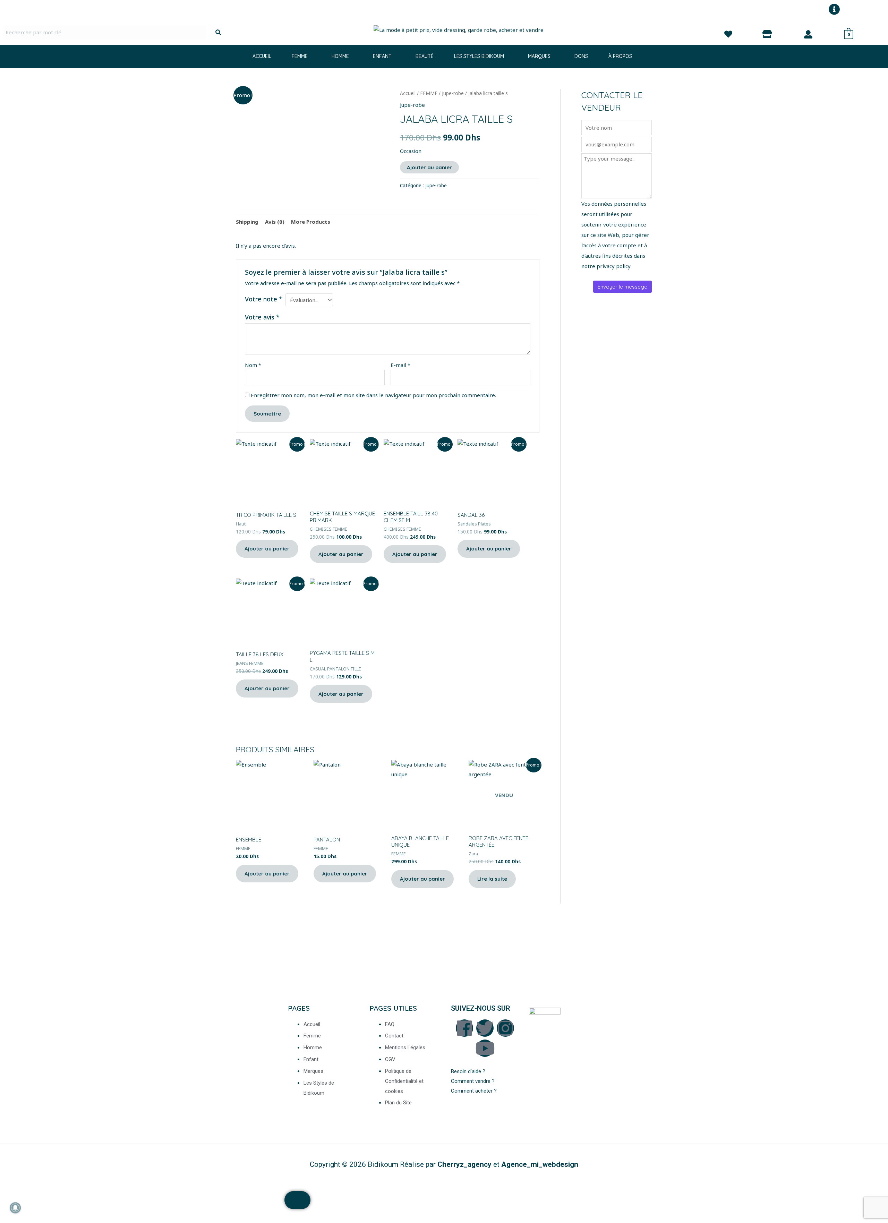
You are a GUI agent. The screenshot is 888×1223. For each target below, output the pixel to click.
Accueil (262, 56)
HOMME (340, 56)
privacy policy (614, 266)
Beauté (425, 56)
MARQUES (539, 56)
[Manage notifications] (15, 1207)
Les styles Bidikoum (479, 56)
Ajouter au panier (429, 167)
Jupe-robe (453, 93)
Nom (253, 364)
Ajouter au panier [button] (267, 548)
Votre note (263, 299)
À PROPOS (620, 56)
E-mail (400, 364)
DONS (581, 56)
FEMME (300, 56)
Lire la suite (492, 878)
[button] (301, 56)
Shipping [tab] (247, 221)
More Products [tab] (310, 221)
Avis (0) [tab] (274, 221)
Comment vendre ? (473, 1081)
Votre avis (262, 317)
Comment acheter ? (474, 1091)
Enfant (382, 56)
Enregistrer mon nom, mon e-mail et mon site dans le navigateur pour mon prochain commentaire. (373, 395)
